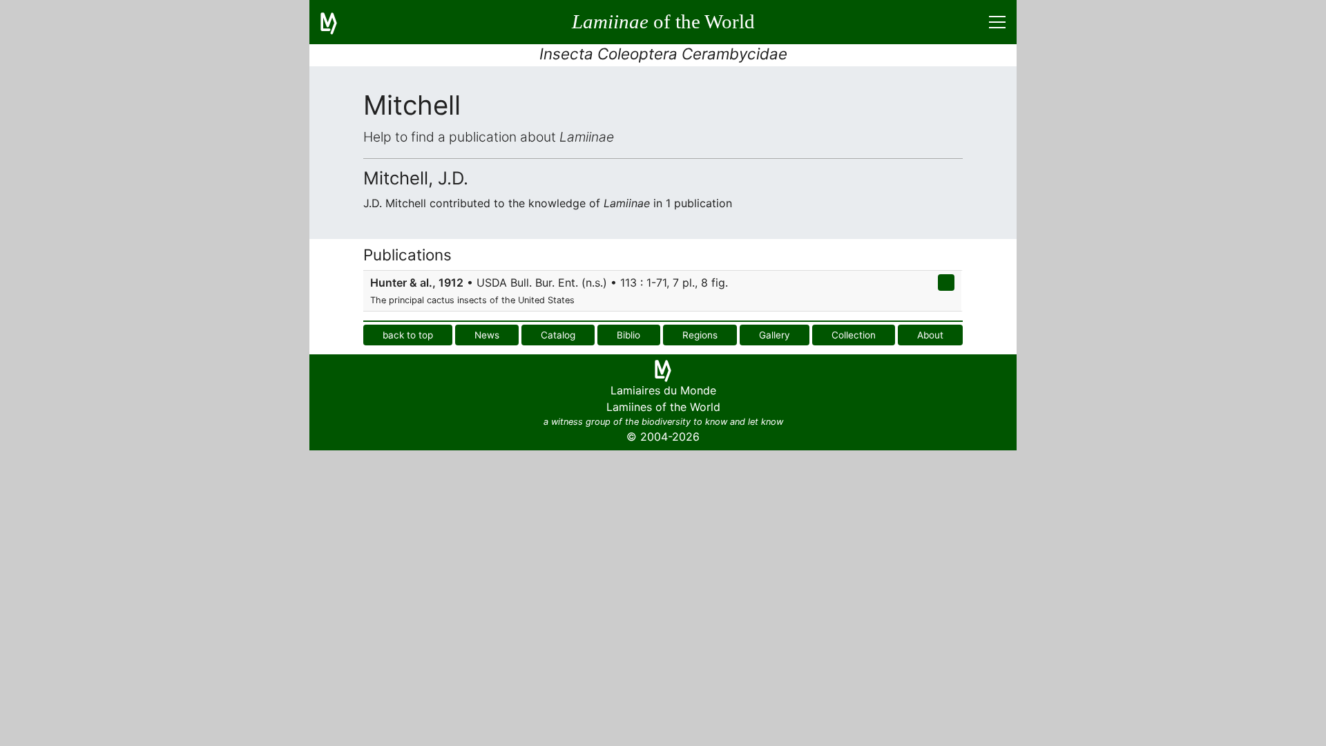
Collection (854, 335)
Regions (700, 335)
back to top (408, 335)
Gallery (774, 335)
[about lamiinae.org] (337, 22)
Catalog (558, 335)
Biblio (628, 335)
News (486, 335)
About (930, 335)
